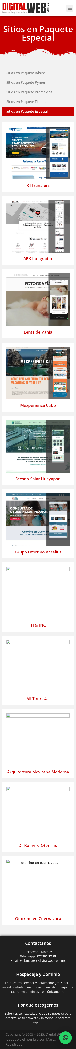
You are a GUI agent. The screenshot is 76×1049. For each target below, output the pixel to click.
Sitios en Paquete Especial (27, 111)
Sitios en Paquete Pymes (26, 82)
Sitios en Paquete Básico (25, 73)
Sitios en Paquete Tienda (26, 101)
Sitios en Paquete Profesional (29, 92)
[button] (69, 8)
